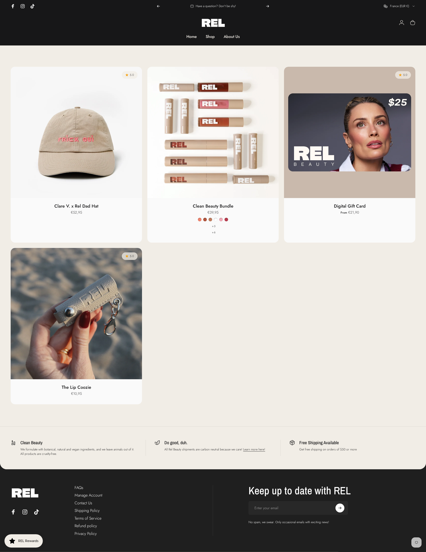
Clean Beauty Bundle (213, 206)
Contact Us (83, 502)
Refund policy (86, 525)
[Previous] (158, 6)
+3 (214, 226)
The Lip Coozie (76, 387)
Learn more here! (254, 449)
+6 (214, 232)
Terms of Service (88, 518)
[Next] (267, 6)
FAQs (79, 487)
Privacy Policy (86, 533)
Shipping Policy (87, 510)
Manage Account (88, 495)
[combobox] (399, 6)
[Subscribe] (339, 507)
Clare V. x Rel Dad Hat (76, 206)
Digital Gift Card (350, 206)
